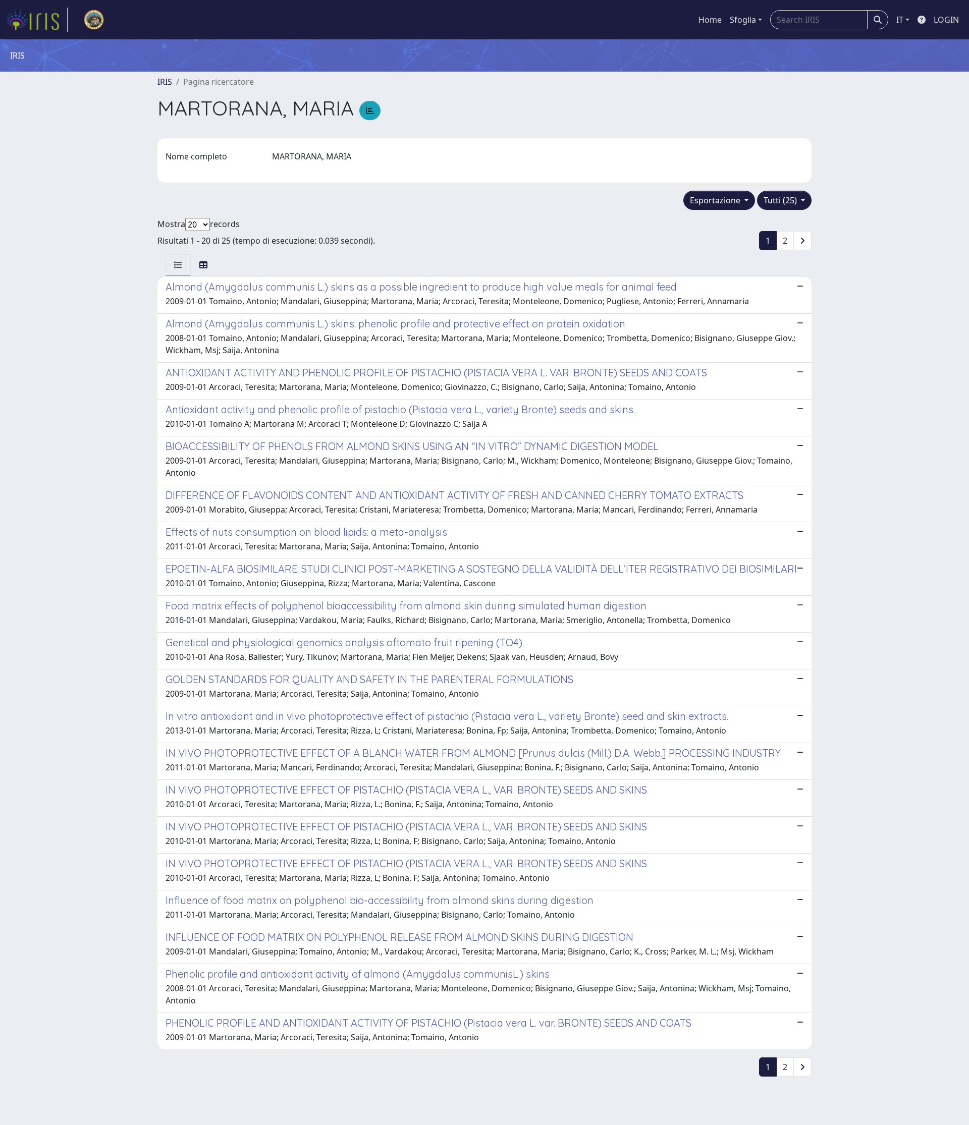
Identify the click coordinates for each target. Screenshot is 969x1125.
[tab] (178, 264)
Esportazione (716, 200)
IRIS (164, 81)
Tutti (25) (781, 200)
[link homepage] (37, 20)
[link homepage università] (94, 20)
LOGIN (946, 19)
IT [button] (899, 19)
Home (710, 19)
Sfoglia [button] (743, 19)
